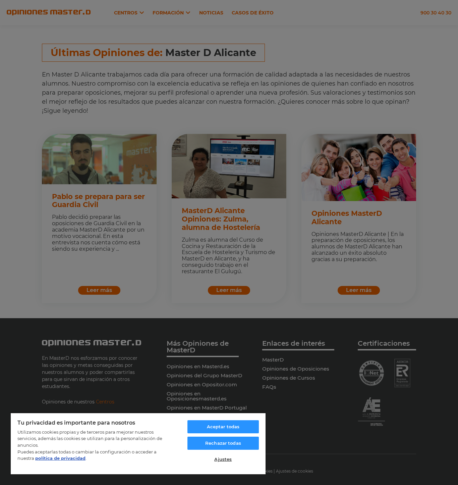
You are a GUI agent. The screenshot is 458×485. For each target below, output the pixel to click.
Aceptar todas (223, 426)
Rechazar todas (223, 443)
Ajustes (223, 459)
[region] (138, 443)
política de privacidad (60, 458)
